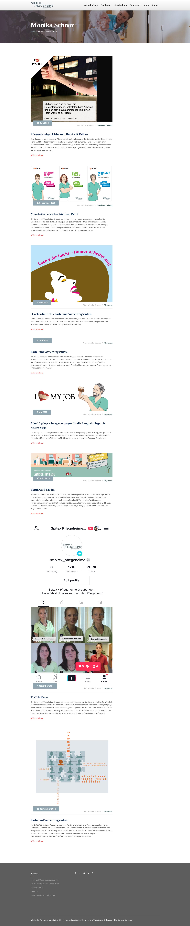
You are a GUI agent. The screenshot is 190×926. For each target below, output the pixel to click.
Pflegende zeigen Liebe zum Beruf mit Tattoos (59, 134)
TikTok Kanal (39, 697)
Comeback (135, 5)
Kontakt (155, 5)
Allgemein (108, 305)
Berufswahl (106, 5)
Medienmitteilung (104, 125)
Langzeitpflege (90, 5)
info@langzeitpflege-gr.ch (46, 895)
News (146, 5)
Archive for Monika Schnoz (47, 31)
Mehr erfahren (37, 155)
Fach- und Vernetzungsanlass (49, 352)
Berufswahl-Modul (43, 489)
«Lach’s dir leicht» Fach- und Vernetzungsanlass (61, 314)
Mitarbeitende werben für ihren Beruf (54, 214)
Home (33, 31)
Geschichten (120, 5)
